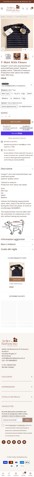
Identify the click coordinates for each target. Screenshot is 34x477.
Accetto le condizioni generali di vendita (26, 128)
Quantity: (4, 113)
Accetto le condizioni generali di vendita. (10, 128)
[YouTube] (24, 442)
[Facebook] (4, 442)
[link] (9, 323)
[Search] (23, 9)
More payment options (17, 138)
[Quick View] (23, 264)
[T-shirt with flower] (17, 270)
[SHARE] (32, 122)
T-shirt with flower (15, 284)
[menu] (2, 8)
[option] (17, 35)
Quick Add (17, 280)
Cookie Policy (21, 425)
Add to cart (16, 122)
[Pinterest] (14, 442)
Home (3, 17)
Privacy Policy (12, 425)
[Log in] (27, 8)
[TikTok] (19, 442)
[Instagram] (9, 442)
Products (10, 17)
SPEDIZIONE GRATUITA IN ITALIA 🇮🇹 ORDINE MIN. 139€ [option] (17, 1)
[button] (28, 49)
